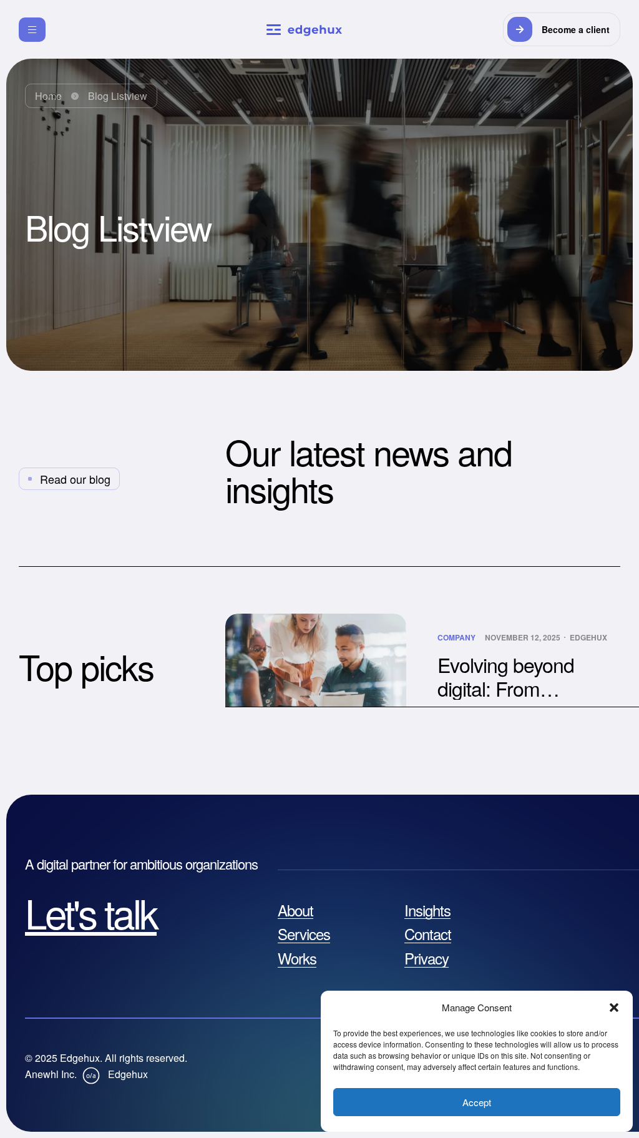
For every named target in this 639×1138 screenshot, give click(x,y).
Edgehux (588, 637)
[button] (614, 1007)
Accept (476, 1102)
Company (456, 637)
